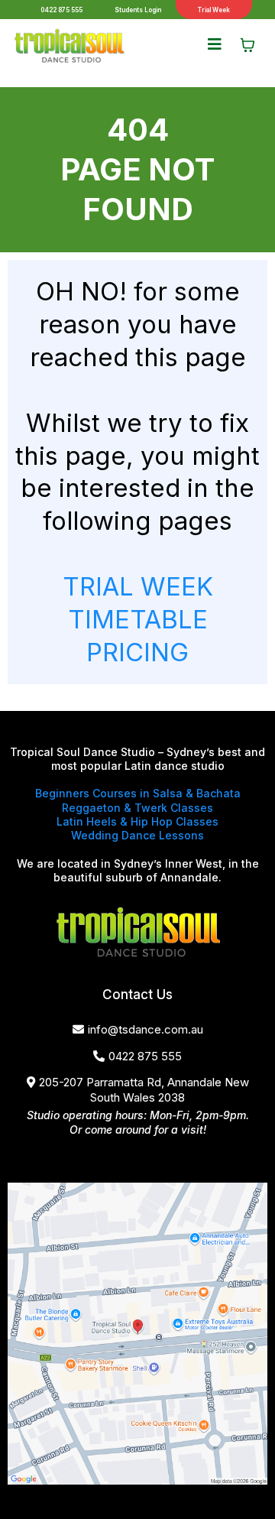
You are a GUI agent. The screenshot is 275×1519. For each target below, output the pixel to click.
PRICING (137, 652)
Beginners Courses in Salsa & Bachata (138, 793)
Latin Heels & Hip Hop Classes (137, 821)
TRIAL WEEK (138, 586)
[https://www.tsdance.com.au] (69, 45)
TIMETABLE (138, 619)
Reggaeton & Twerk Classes (137, 807)
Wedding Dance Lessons (137, 835)
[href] (137, 1334)
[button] (215, 45)
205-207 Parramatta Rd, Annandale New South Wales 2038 (144, 1090)
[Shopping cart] (247, 45)
